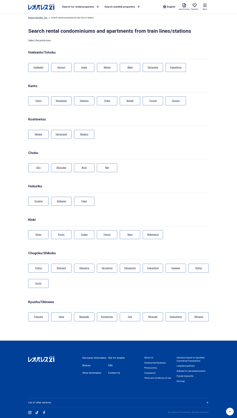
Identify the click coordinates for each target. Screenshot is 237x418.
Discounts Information (94, 357)
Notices (86, 365)
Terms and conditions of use (157, 378)
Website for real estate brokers (191, 371)
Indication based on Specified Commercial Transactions (190, 359)
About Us (148, 357)
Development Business (155, 363)
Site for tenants (116, 357)
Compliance (149, 373)
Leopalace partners (186, 366)
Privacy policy (150, 368)
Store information (91, 372)
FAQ (110, 365)
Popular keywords (185, 376)
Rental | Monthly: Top (37, 17)
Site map (181, 381)
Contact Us (114, 372)
